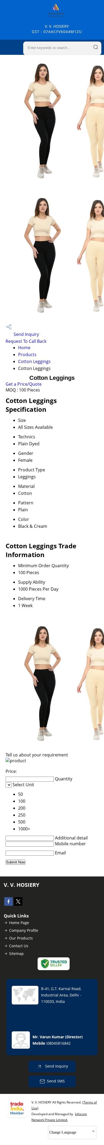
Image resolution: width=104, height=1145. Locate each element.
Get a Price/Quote (24, 384)
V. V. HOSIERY (57, 29)
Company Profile (23, 930)
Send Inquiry (26, 334)
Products (27, 354)
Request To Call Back (26, 341)
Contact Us (18, 945)
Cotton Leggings (34, 361)
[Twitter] (18, 904)
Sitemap (16, 953)
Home (24, 348)
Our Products (21, 938)
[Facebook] (8, 904)
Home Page (19, 922)
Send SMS (56, 1081)
